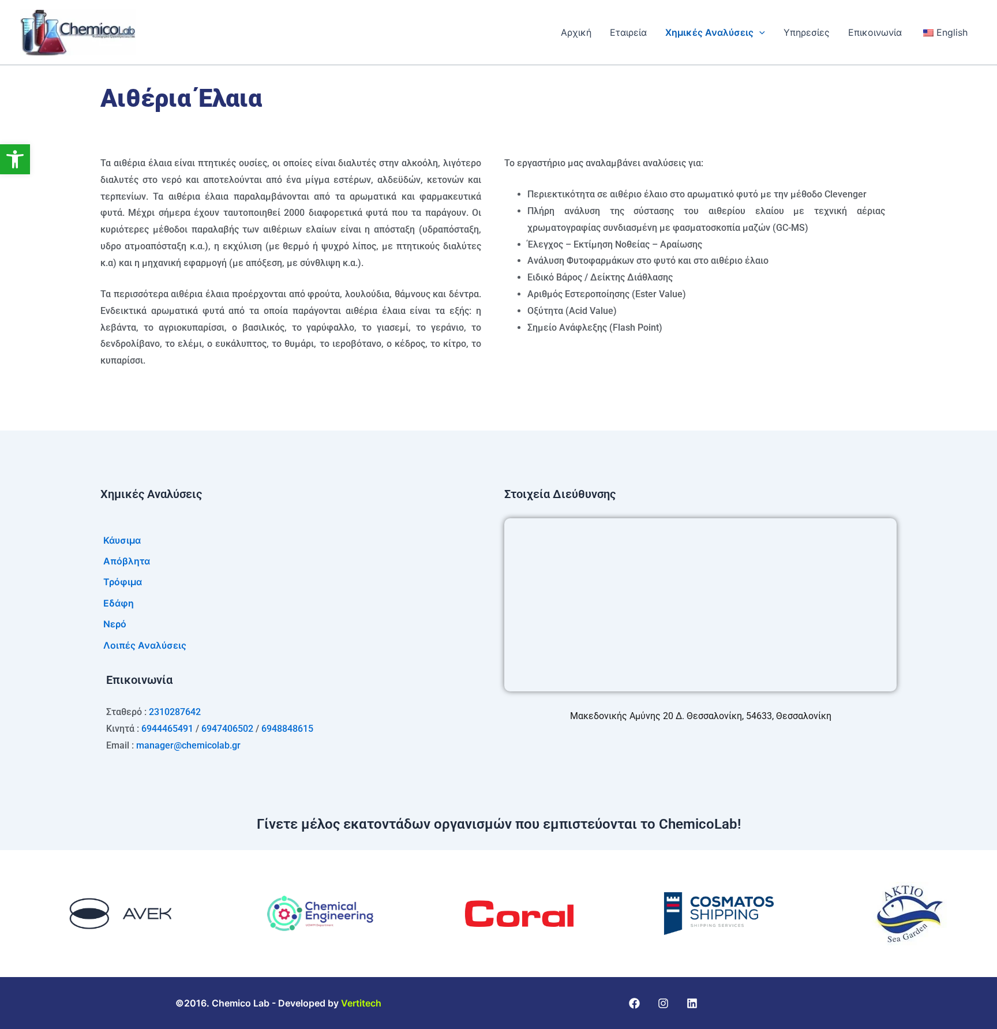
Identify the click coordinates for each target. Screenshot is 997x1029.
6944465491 (167, 728)
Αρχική (576, 32)
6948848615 (287, 728)
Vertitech (361, 1003)
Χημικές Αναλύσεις (709, 32)
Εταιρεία (628, 32)
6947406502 (227, 728)
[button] (15, 159)
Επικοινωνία (875, 32)
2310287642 (175, 711)
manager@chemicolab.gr (188, 745)
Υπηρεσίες (807, 32)
